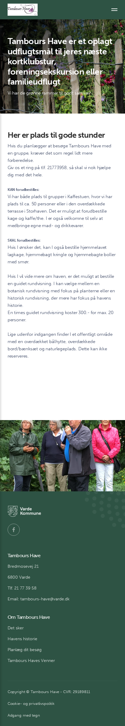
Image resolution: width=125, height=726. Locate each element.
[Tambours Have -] (23, 10)
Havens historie (22, 638)
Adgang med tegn (24, 715)
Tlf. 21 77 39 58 (22, 588)
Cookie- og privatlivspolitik (31, 703)
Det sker (16, 628)
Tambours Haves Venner (31, 660)
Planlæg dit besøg (25, 649)
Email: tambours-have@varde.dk (38, 599)
